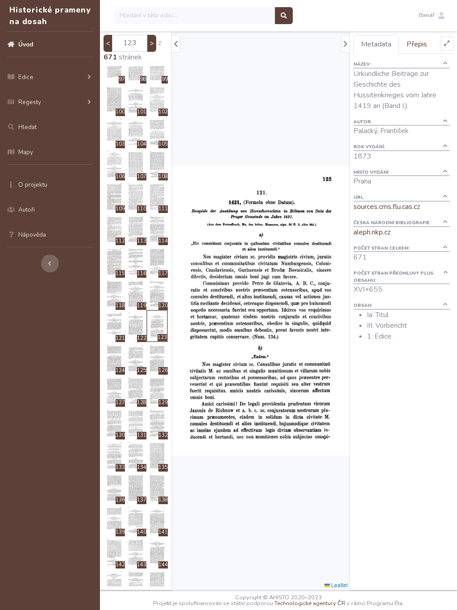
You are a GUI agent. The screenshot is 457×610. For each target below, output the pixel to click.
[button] (431, 15)
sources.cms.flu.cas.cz (386, 207)
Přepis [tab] (417, 44)
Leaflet (339, 585)
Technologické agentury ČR (309, 603)
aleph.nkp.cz (372, 232)
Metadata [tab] (376, 44)
